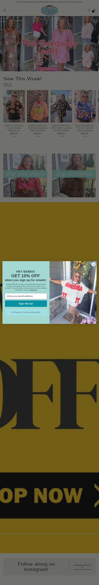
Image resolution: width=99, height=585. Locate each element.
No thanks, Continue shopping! (26, 312)
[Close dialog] (93, 264)
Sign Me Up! (26, 303)
